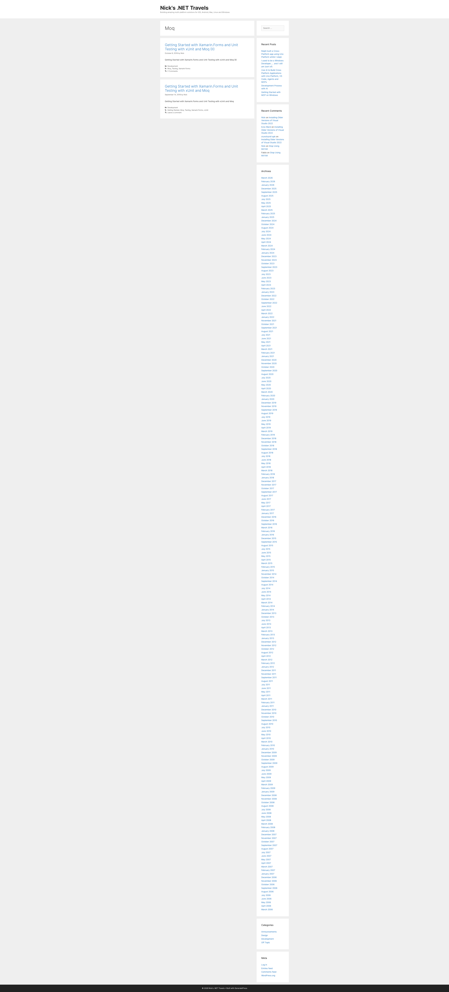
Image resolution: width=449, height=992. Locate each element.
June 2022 (266, 306)
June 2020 (266, 381)
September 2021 (269, 328)
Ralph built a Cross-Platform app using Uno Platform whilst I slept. (272, 54)
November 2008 (269, 799)
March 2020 (267, 392)
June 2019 (266, 420)
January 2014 (267, 610)
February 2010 (268, 745)
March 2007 (267, 867)
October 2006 (268, 884)
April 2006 (266, 906)
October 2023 (267, 263)
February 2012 (268, 663)
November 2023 (269, 260)
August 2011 (267, 681)
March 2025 (267, 210)
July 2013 (265, 620)
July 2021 (265, 335)
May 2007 (266, 859)
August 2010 (267, 724)
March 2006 (267, 909)
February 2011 (268, 702)
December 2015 (268, 538)
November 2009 (269, 756)
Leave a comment (174, 112)
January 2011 (267, 706)
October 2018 (267, 445)
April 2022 (266, 310)
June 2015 (266, 552)
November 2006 (269, 881)
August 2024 (267, 228)
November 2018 (268, 442)
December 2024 (269, 221)
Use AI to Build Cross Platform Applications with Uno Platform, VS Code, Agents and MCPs (271, 76)
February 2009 (268, 788)
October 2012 (267, 649)
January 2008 (267, 831)
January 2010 (267, 749)
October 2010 (267, 717)
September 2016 (269, 524)
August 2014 (267, 585)
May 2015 (265, 556)
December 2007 (269, 834)
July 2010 (265, 727)
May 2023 (266, 281)
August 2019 (267, 413)
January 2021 (267, 356)
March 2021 (266, 349)
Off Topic (265, 942)
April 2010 (266, 738)
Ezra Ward (266, 127)
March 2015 (266, 563)
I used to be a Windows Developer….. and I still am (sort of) (272, 63)
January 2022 (267, 317)
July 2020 (266, 378)
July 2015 (265, 549)
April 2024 (266, 242)
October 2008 (267, 802)
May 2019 (266, 424)
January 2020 (267, 399)
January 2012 (267, 667)
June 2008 (266, 813)
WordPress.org (268, 975)
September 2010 (269, 720)
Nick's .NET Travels (184, 8)
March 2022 (267, 313)
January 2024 (267, 253)
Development (172, 66)
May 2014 (266, 595)
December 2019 (268, 403)
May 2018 (265, 463)
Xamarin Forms (184, 69)
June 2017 (266, 499)
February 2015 (268, 567)
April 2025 (266, 206)
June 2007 (266, 856)
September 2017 (269, 492)
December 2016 (268, 517)
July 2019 (265, 417)
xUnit (206, 110)
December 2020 (269, 360)
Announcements (269, 932)
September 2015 (269, 542)
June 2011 (266, 688)
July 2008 (266, 809)
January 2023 (267, 292)
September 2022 (269, 303)
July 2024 (266, 231)
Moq (169, 69)
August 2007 (267, 849)
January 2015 (267, 570)
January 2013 (267, 638)
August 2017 (267, 495)
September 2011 (269, 677)
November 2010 (268, 713)
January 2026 (267, 185)
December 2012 (268, 642)
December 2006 (269, 877)
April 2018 (266, 467)
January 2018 (267, 477)
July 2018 (265, 456)
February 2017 (268, 510)
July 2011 (265, 684)
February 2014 (268, 606)
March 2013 (266, 631)
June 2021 (266, 338)
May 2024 (266, 238)
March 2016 (266, 527)
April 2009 (266, 781)
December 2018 (268, 438)
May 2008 (266, 817)
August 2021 (267, 331)
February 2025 (268, 213)
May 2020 (266, 385)
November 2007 (269, 838)
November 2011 (268, 674)
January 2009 (267, 792)
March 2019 (266, 431)
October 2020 (267, 367)
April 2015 (266, 560)
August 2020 (267, 374)
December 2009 (269, 752)
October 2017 (267, 488)
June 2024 (266, 235)
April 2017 (266, 506)
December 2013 (268, 613)
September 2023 (269, 267)
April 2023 (266, 285)
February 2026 (268, 181)
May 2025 (266, 203)
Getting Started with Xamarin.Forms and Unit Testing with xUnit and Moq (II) (201, 47)
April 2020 (266, 388)
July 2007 (266, 852)
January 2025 (267, 217)
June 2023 (266, 278)
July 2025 (265, 199)
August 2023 (267, 270)
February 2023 (268, 288)
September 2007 (269, 845)
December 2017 (268, 481)
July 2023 (266, 274)
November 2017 (268, 485)
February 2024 (268, 249)
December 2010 (268, 709)
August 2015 (267, 545)
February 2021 (268, 353)
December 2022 (268, 296)
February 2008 (268, 827)
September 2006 (269, 888)
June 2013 (266, 624)
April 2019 (266, 427)
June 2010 (266, 731)
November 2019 (268, 406)
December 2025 (268, 188)
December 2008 (269, 795)
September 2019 (269, 410)
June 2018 (266, 460)
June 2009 (266, 774)
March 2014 (266, 602)
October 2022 (267, 299)
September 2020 (269, 370)
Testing (175, 69)
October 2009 (268, 759)
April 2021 (266, 345)
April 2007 (266, 863)
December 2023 (269, 256)
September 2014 (269, 581)
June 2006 (266, 899)
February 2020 (268, 395)
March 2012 (266, 660)
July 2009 (266, 770)
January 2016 (267, 535)
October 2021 (267, 324)
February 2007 (268, 870)
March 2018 (266, 470)
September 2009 (269, 763)
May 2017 (265, 502)
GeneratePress (241, 988)
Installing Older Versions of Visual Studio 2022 (272, 120)
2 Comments (172, 71)
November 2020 (269, 363)
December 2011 (268, 670)
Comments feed (268, 972)
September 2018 (269, 449)
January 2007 (267, 874)
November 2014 (268, 574)
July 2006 (266, 895)
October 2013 (267, 617)
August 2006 (267, 891)
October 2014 (267, 577)
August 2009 (267, 767)
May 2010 (266, 734)
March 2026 (267, 178)
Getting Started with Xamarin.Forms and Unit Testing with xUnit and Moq (201, 88)
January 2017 (267, 513)
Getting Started (173, 110)
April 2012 (266, 656)
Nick (263, 117)
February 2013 (268, 634)
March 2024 (267, 246)
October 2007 (267, 841)
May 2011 (265, 692)
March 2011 (266, 699)
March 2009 (267, 784)
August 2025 (267, 196)
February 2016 (268, 531)
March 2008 (267, 824)
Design (264, 935)
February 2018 (268, 474)
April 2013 (266, 627)
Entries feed (267, 968)
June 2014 (266, 592)
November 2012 (268, 645)
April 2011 (265, 695)
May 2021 (265, 342)
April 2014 (266, 599)
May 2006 (266, 902)
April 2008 (266, 820)
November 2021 (268, 320)
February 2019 (268, 435)
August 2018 (267, 453)
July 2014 (265, 588)
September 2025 (269, 192)
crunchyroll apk (268, 136)
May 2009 (266, 777)
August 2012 (267, 652)
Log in (264, 965)
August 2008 (267, 806)
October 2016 (267, 520)
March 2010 (266, 742)
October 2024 (267, 224)
